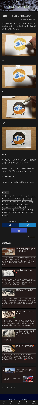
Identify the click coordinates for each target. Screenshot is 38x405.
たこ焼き (17, 204)
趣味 (32, 212)
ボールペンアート (8, 210)
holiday (25, 196)
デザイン (16, 207)
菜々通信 (25, 212)
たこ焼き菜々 (26, 204)
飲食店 (5, 215)
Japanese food (14, 199)
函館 (31, 210)
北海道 (5, 212)
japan (5, 199)
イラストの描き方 (16, 201)
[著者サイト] (10, 225)
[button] (34, 252)
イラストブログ (8, 204)
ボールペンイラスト (21, 210)
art (4, 196)
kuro (22, 199)
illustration (32, 196)
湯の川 (12, 212)
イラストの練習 (28, 201)
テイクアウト (7, 207)
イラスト (6, 192)
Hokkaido (17, 196)
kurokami (28, 199)
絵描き (18, 212)
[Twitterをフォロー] (27, 225)
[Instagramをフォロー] (19, 230)
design (10, 196)
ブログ (23, 207)
